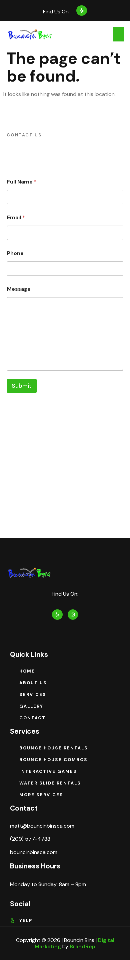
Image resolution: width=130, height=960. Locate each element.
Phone (15, 253)
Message (19, 289)
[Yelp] (81, 10)
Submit (22, 385)
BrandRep (82, 946)
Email (16, 217)
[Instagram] (73, 614)
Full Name (22, 181)
